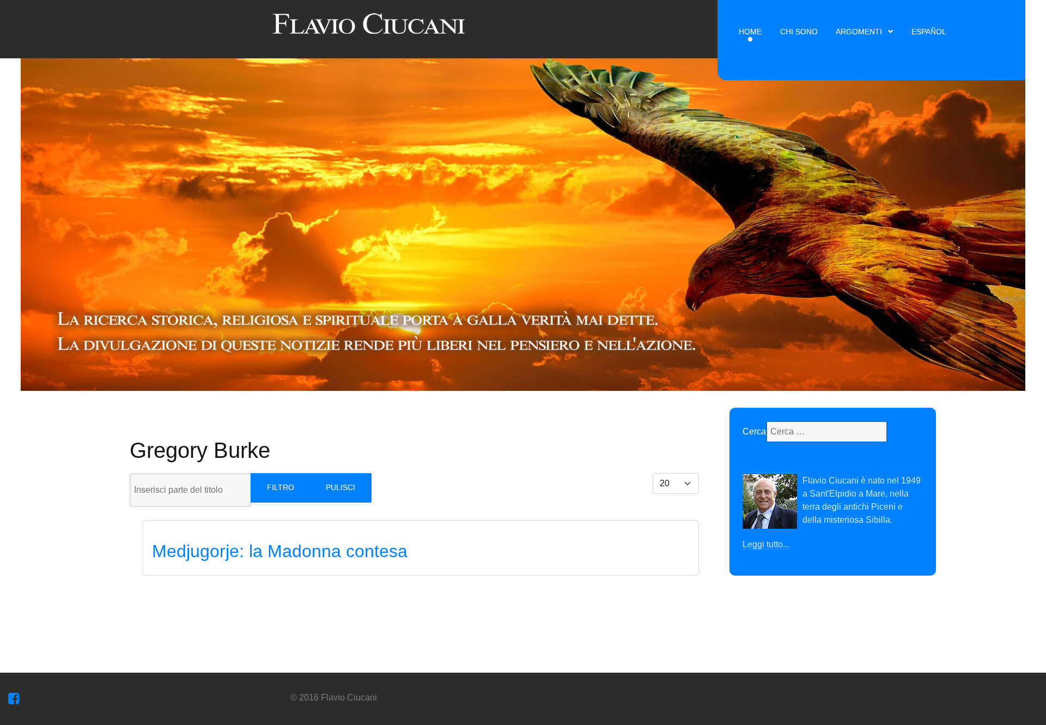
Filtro (280, 487)
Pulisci (340, 487)
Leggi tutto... (766, 544)
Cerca (754, 431)
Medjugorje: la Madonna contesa (280, 551)
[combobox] (826, 432)
